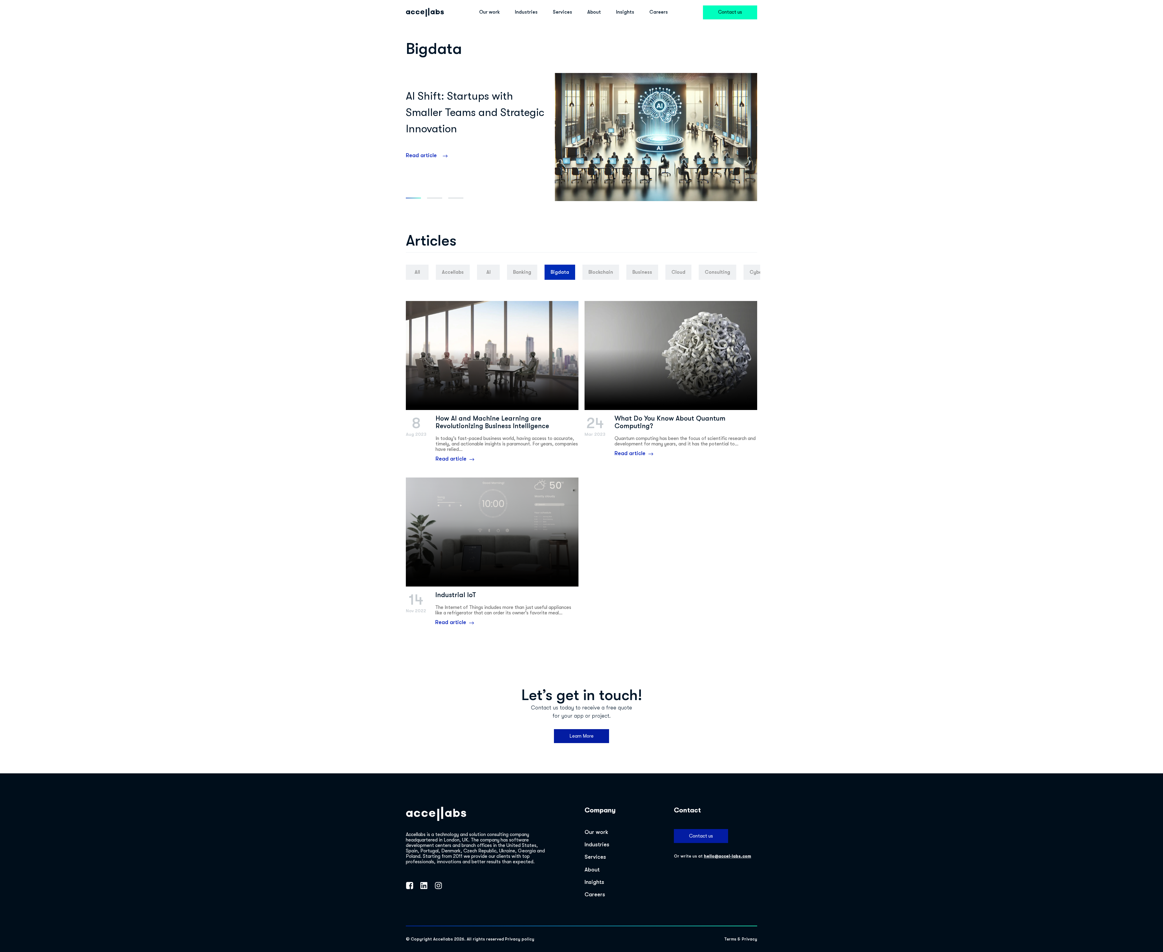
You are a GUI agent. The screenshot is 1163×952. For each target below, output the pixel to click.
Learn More (581, 736)
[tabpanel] (581, 137)
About (594, 12)
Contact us (730, 12)
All (417, 272)
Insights (625, 12)
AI (488, 272)
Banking (522, 272)
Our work (489, 12)
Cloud (678, 272)
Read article (421, 155)
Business (642, 272)
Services (562, 12)
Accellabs (453, 272)
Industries (526, 12)
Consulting (717, 272)
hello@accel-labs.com (727, 856)
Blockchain (600, 272)
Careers (658, 12)
